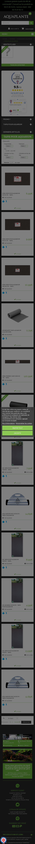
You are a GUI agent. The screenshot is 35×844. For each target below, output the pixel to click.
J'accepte (17, 433)
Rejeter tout (18, 428)
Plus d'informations (8, 423)
